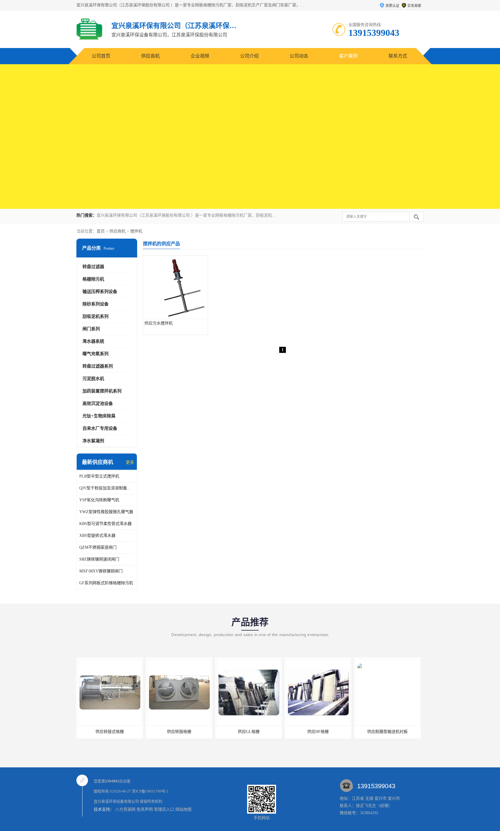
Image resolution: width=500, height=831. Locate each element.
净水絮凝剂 (93, 440)
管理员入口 (164, 809)
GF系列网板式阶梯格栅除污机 (106, 583)
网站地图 (183, 809)
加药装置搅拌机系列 (102, 391)
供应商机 (150, 56)
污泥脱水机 (93, 378)
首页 (101, 231)
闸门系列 (91, 329)
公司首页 (101, 56)
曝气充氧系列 (95, 353)
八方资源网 (125, 809)
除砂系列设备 (95, 304)
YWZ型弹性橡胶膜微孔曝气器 (106, 512)
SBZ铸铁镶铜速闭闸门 (99, 559)
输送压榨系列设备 (99, 291)
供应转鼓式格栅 (109, 731)
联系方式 (398, 56)
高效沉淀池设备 (97, 403)
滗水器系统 (93, 341)
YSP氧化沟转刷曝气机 (99, 500)
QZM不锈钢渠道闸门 (98, 547)
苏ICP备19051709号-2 (150, 791)
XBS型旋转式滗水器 (97, 535)
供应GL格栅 (249, 731)
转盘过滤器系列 (97, 366)
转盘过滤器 (93, 266)
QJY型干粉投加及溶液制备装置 (106, 488)
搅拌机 (136, 231)
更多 (130, 462)
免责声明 (145, 809)
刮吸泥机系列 (95, 316)
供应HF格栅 (318, 731)
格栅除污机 (93, 279)
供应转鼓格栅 (179, 731)
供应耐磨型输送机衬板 (387, 731)
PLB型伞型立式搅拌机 (99, 476)
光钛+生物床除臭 (98, 416)
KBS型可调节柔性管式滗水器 (105, 524)
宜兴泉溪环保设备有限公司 (116, 801)
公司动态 (299, 56)
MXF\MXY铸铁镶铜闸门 (101, 571)
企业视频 (200, 56)
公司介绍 (249, 56)
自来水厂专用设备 (99, 428)
